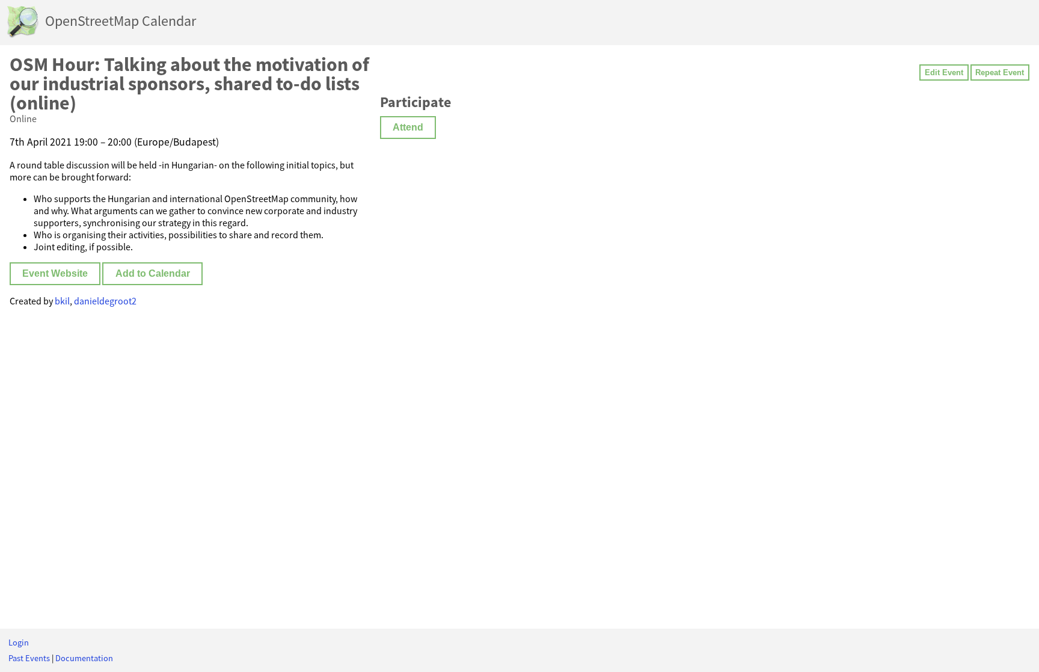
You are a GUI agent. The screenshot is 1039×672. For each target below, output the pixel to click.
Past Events (29, 658)
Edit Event (944, 72)
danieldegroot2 (105, 301)
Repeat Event (999, 72)
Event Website (55, 273)
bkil (62, 301)
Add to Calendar (152, 273)
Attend (408, 127)
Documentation (84, 658)
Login (18, 642)
